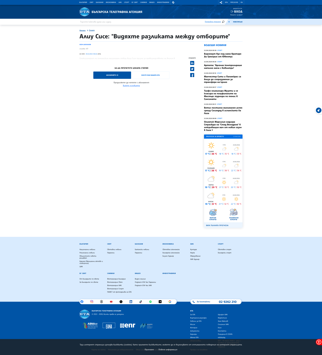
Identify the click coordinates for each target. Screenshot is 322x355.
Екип (220, 328)
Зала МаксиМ (223, 321)
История (193, 328)
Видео (152, 2)
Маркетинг (222, 318)
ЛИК (120, 2)
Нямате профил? (236, 15)
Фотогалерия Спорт (115, 289)
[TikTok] (141, 302)
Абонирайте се (112, 75)
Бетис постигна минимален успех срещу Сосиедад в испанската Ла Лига (223, 110)
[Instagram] (92, 302)
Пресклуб (234, 2)
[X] (122, 302)
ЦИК (81, 267)
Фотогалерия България (116, 279)
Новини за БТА (196, 321)
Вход (238, 11)
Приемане (149, 349)
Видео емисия (140, 279)
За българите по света (88, 282)
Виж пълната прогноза (217, 225)
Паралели (110, 253)
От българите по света (89, 279)
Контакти (222, 331)
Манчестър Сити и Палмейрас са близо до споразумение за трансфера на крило (222, 79)
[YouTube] (112, 302)
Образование (195, 256)
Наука (192, 253)
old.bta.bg (221, 338)
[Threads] (102, 302)
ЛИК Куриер (194, 259)
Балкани (99, 2)
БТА (226, 2)
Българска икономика (171, 253)
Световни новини (114, 250)
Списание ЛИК (223, 324)
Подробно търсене (213, 22)
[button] (173, 2)
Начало (82, 31)
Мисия (192, 324)
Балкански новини (142, 250)
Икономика (111, 2)
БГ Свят (135, 2)
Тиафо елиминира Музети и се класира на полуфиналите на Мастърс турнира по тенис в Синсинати (221, 94)
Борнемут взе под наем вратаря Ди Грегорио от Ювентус (222, 55)
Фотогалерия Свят (115, 282)
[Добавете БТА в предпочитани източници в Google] (171, 302)
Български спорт (224, 253)
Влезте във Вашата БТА (150, 75)
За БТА (192, 315)
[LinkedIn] (131, 302)
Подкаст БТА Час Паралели (145, 282)
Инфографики (163, 2)
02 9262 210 (228, 302)
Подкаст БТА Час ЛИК (143, 285)
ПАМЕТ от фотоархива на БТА (119, 292)
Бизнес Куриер (168, 256)
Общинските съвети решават (87, 257)
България (83, 2)
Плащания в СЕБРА (225, 334)
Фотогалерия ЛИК (114, 285)
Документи (194, 331)
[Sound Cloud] (161, 302)
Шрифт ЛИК (223, 315)
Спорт (126, 2)
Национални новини (87, 250)
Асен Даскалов (85, 44)
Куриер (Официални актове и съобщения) (91, 262)
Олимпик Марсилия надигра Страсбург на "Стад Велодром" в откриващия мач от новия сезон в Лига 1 (223, 125)
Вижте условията (131, 85)
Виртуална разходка (198, 318)
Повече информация (167, 349)
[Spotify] (151, 302)
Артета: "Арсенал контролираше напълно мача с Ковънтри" (223, 66)
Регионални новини (87, 253)
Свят (91, 2)
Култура (193, 250)
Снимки (143, 2)
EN (242, 2)
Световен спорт (224, 250)
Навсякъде (238, 22)
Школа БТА (194, 338)
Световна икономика (171, 250)
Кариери (193, 334)
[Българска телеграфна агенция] (84, 314)
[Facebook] (82, 302)
